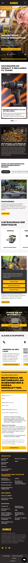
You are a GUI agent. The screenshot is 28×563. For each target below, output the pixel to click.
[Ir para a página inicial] (14, 3)
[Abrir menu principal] (2, 3)
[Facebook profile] (2, 548)
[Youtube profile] (9, 548)
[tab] (5, 171)
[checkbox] (2, 419)
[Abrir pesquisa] (25, 3)
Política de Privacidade (10, 441)
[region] (14, 241)
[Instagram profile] (6, 548)
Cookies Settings (14, 281)
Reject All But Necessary (14, 285)
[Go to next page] (21, 54)
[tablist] (14, 171)
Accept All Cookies (14, 289)
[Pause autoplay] (25, 54)
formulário (13, 443)
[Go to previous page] (2, 54)
